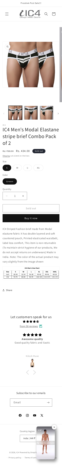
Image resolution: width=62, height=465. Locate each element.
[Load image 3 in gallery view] (46, 113)
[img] (31, 321)
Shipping (6, 156)
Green (11, 182)
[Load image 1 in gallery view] (15, 113)
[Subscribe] (48, 402)
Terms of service (32, 457)
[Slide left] (4, 113)
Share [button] (9, 290)
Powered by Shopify (28, 452)
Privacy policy (15, 457)
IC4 (17, 452)
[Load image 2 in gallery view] (31, 113)
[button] (7, 14)
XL (40, 168)
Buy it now (31, 218)
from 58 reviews (29, 326)
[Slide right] (58, 113)
